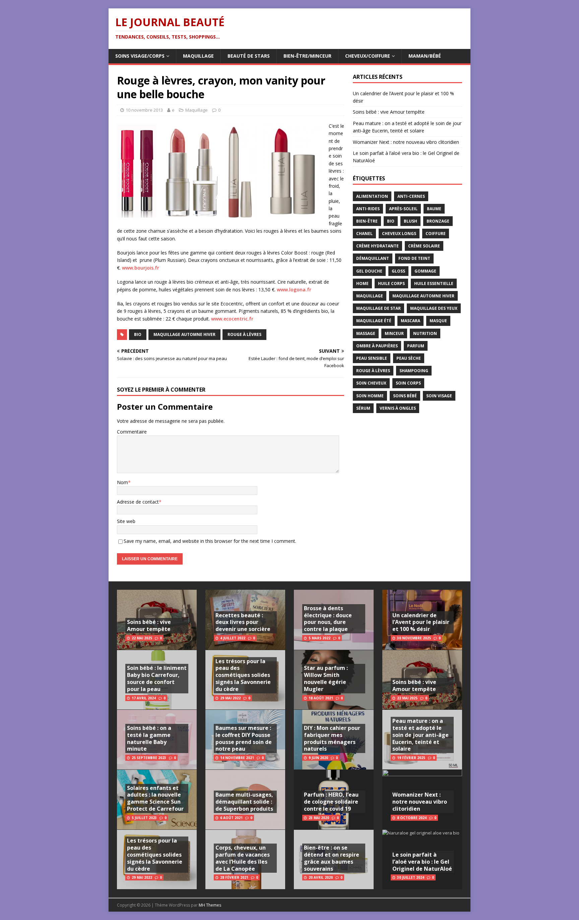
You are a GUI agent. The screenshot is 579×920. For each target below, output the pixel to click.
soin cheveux (371, 383)
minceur (394, 333)
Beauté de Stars (249, 56)
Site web (126, 521)
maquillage (369, 296)
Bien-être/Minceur (307, 56)
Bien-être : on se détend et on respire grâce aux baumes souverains (331, 858)
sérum (363, 408)
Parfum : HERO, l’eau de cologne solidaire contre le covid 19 (331, 801)
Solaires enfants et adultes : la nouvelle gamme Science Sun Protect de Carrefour (155, 798)
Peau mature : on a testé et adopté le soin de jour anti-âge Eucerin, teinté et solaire (420, 734)
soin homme (370, 396)
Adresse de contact (138, 502)
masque (438, 321)
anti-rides (368, 209)
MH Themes (210, 905)
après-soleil (403, 209)
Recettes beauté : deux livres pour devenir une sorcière (242, 622)
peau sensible (371, 358)
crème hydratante (377, 246)
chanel (364, 233)
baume (434, 209)
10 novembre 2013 (144, 110)
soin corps (408, 383)
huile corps (391, 283)
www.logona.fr (294, 289)
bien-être (367, 221)
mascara (410, 321)
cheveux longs (399, 233)
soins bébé (405, 396)
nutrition (425, 333)
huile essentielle (433, 283)
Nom (122, 482)
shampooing (413, 370)
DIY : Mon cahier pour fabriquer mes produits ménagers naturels (332, 738)
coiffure (436, 233)
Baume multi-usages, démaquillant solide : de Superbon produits (244, 801)
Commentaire (132, 431)
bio (137, 334)
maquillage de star (378, 308)
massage (365, 333)
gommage (425, 271)
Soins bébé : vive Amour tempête (389, 112)
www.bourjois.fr (140, 268)
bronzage (438, 221)
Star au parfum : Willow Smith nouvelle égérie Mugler (326, 678)
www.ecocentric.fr (232, 318)
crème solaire (424, 246)
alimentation (372, 196)
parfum (415, 346)
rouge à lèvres (244, 334)
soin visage (439, 396)
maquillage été (373, 321)
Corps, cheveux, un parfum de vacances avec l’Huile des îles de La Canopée (242, 858)
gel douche (369, 271)
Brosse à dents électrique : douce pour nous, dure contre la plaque (328, 619)
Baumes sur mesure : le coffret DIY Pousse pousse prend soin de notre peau (243, 738)
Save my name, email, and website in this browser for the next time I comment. (210, 541)
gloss (398, 271)
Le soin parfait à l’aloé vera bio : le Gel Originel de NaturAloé (422, 861)
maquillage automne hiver (184, 334)
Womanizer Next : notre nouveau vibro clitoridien (406, 142)
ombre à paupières (377, 346)
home (362, 283)
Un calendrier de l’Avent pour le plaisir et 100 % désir (420, 622)
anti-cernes (411, 196)
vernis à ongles (398, 408)
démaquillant (372, 258)
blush (410, 221)
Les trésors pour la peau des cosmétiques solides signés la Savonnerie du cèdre (154, 854)
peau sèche (408, 358)
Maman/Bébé (424, 56)
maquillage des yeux (433, 308)
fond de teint (414, 258)
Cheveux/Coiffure (367, 56)
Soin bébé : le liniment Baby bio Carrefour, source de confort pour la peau (157, 678)
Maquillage (198, 56)
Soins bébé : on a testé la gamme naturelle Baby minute (149, 738)
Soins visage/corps (140, 56)
